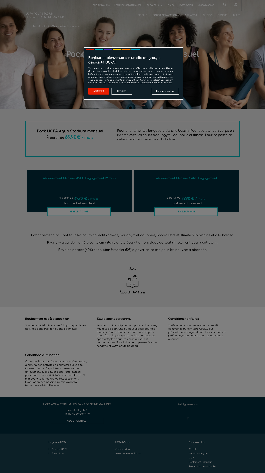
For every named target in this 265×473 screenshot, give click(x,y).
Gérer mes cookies (165, 91)
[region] (133, 73)
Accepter (99, 91)
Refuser (121, 91)
